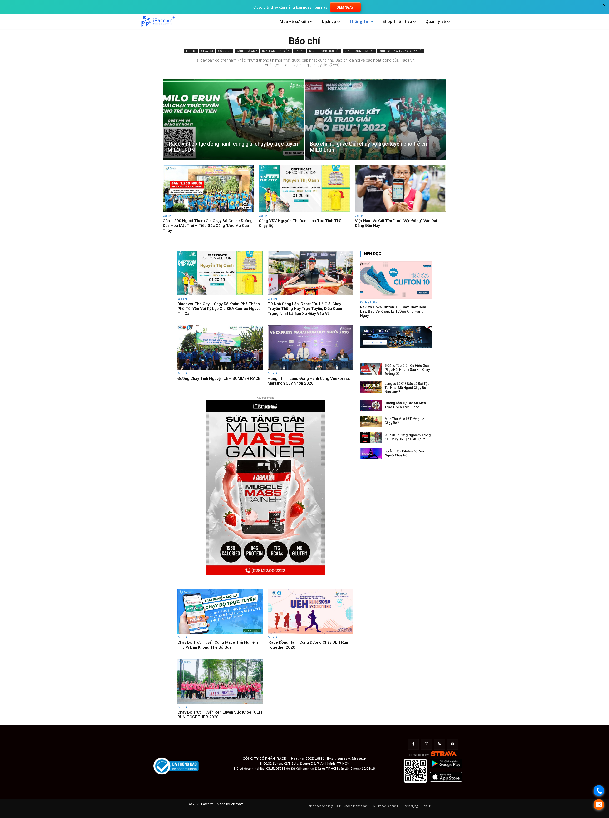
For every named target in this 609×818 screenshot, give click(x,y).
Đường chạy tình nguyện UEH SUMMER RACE (218, 378)
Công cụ (224, 51)
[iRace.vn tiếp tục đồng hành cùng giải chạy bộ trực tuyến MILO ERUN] (233, 119)
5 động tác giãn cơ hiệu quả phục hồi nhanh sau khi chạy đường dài (407, 370)
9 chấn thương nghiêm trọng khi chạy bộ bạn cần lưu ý (408, 437)
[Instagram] (426, 744)
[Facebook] (413, 744)
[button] (464, 21)
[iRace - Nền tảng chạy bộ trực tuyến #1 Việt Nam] (157, 21)
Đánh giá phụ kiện (276, 51)
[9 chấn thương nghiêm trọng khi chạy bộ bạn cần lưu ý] (371, 437)
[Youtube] (452, 744)
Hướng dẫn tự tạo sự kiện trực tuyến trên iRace (405, 405)
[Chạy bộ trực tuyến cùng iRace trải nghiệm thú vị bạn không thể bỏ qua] (220, 611)
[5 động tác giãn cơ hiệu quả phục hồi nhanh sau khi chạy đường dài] (371, 369)
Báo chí (167, 215)
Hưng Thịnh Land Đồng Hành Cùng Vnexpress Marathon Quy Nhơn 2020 (309, 381)
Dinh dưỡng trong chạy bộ (400, 51)
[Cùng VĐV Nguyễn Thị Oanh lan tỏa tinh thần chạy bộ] (304, 188)
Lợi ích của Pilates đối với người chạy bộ (404, 453)
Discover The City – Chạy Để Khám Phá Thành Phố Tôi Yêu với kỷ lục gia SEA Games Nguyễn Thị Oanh (220, 308)
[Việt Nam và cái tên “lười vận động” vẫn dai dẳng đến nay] (400, 188)
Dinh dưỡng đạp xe (359, 51)
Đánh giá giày (246, 51)
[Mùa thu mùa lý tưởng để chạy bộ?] (371, 421)
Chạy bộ (207, 51)
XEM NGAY (345, 7)
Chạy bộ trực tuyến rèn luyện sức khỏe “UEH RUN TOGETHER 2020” (219, 714)
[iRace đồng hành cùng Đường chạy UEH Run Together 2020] (310, 611)
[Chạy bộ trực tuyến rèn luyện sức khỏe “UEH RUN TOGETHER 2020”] (220, 681)
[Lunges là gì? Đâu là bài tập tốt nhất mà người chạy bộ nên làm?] (371, 387)
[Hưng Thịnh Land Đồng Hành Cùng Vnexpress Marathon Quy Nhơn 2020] (310, 347)
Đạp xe (299, 51)
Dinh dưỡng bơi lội (324, 51)
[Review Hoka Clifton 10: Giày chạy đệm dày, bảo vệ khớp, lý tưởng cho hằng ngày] (396, 280)
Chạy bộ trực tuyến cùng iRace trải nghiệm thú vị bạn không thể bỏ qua (217, 644)
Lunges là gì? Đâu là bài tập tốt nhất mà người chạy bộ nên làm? (407, 388)
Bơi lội (191, 51)
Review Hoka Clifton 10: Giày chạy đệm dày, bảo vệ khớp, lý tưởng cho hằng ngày (393, 311)
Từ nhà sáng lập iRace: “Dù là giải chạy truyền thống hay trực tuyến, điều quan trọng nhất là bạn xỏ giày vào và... (305, 308)
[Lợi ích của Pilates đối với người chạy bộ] (371, 453)
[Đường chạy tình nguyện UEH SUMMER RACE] (220, 347)
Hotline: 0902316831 (307, 758)
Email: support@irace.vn (346, 758)
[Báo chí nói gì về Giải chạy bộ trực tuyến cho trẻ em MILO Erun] (375, 119)
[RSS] (439, 744)
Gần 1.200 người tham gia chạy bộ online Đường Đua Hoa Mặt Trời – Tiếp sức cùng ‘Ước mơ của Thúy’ (208, 225)
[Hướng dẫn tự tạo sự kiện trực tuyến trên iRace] (371, 405)
